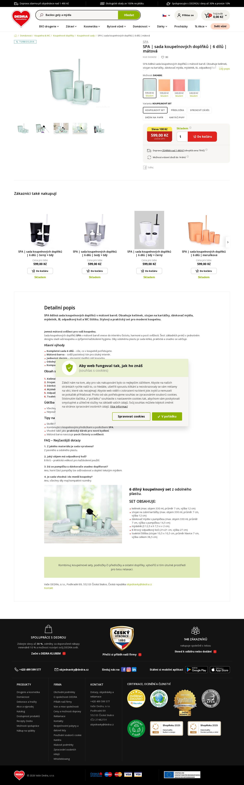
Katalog (21, 711)
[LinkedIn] (134, 669)
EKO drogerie (47, 26)
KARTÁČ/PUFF (177, 117)
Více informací (119, 406)
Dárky (161, 26)
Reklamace (59, 716)
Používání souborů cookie (67, 735)
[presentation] (16, 242)
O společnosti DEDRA (65, 696)
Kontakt (48, 588)
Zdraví (70, 26)
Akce (201, 26)
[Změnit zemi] (164, 15)
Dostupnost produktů (28, 716)
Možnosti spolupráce (28, 725)
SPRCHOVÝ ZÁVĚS (199, 110)
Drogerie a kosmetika (28, 692)
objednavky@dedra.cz (139, 584)
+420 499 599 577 (30, 669)
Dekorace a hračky (27, 701)
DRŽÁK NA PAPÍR (154, 117)
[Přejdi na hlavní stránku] (21, 18)
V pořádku (168, 416)
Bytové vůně (115, 26)
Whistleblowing (62, 758)
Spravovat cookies (131, 416)
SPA (145, 42)
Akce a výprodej (25, 706)
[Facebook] (123, 669)
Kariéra (57, 739)
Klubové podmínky (63, 744)
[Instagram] (128, 669)
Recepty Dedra (25, 721)
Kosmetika (90, 26)
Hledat (129, 15)
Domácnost (140, 26)
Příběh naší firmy (63, 701)
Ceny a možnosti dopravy (67, 711)
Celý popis (224, 68)
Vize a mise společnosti (66, 706)
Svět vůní (220, 26)
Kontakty (58, 721)
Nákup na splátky (26, 730)
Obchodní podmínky (64, 692)
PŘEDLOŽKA (177, 110)
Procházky (181, 26)
